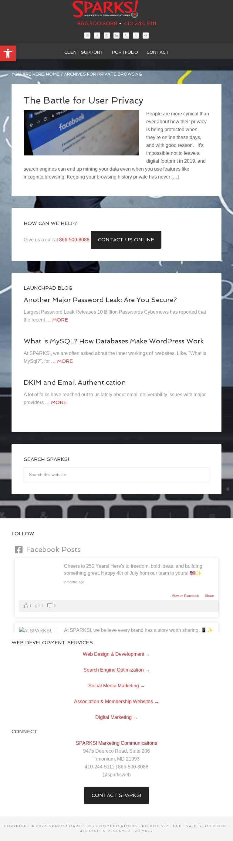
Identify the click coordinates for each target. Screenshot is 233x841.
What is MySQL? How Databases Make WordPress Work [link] (114, 341)
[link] (8, 53)
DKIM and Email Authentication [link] (75, 382)
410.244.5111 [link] (139, 23)
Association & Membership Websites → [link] (116, 701)
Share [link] (209, 596)
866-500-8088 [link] (74, 239)
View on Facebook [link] (186, 596)
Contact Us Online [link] (126, 240)
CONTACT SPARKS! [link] (116, 795)
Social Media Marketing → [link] (116, 685)
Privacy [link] (144, 830)
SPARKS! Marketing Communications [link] (116, 9)
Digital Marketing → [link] (116, 717)
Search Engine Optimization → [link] (116, 669)
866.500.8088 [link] (97, 23)
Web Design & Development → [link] (116, 654)
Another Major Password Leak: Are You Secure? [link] (100, 300)
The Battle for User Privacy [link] (83, 100)
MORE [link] (60, 320)
